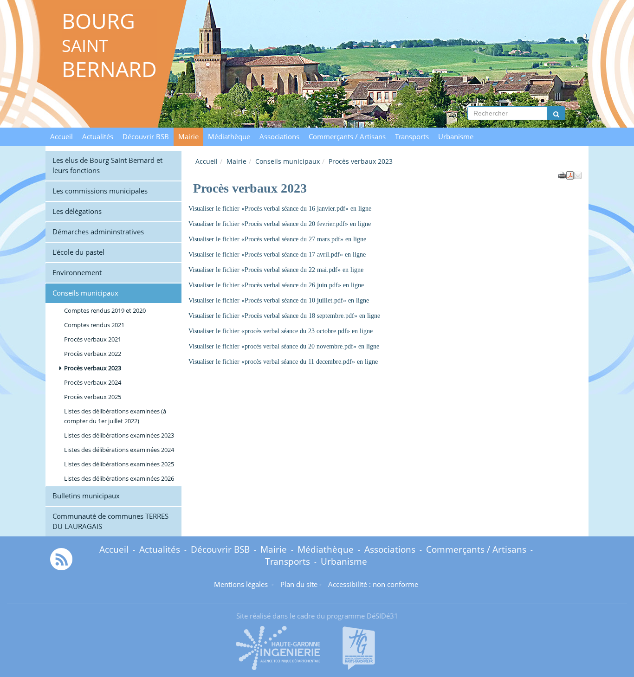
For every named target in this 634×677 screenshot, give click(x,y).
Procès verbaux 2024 (92, 383)
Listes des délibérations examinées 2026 (119, 479)
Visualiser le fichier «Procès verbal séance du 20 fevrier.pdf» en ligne (279, 223)
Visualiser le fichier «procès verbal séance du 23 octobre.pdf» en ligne (280, 331)
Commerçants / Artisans (347, 137)
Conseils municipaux (287, 161)
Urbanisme (455, 137)
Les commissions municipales (100, 191)
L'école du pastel (78, 252)
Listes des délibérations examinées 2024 (119, 450)
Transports (412, 137)
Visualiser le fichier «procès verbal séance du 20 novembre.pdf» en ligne (283, 346)
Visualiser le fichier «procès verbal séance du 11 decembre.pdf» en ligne (283, 361)
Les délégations (77, 211)
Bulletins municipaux (86, 496)
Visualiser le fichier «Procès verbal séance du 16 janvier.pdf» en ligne (279, 208)
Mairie (188, 137)
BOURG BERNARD (109, 45)
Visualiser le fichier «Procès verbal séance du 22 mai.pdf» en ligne (275, 269)
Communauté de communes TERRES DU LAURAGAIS (110, 521)
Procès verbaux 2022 (92, 354)
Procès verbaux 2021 (92, 339)
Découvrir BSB (146, 137)
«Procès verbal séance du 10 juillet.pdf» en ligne (305, 300)
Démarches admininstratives (98, 232)
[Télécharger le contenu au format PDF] (570, 174)
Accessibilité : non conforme (373, 584)
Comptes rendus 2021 (94, 325)
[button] (578, 174)
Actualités (97, 137)
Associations (279, 137)
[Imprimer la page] (562, 174)
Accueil (61, 137)
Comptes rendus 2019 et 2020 (105, 311)
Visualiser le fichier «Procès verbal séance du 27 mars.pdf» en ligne (277, 239)
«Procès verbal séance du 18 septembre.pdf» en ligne (310, 315)
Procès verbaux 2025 (92, 397)
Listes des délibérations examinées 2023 (119, 435)
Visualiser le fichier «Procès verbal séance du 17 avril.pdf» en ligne (277, 254)
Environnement (77, 272)
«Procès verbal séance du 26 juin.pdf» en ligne (302, 285)
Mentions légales (242, 584)
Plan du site (298, 584)
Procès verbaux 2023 (92, 368)
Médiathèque (229, 137)
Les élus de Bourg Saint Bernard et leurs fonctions (107, 165)
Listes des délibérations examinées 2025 (119, 464)
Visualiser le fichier (214, 285)
